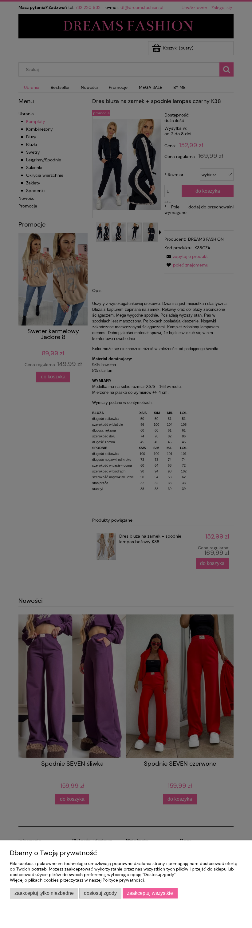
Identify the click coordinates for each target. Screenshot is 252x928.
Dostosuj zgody (100, 893)
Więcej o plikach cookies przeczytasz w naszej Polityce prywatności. (77, 880)
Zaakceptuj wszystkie (150, 893)
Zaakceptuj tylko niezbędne (44, 893)
